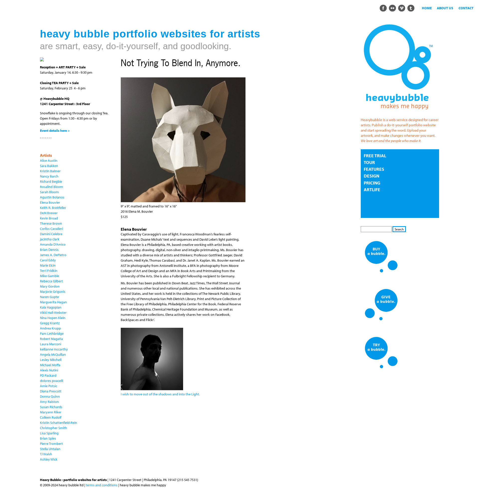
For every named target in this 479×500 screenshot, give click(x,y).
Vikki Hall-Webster (53, 312)
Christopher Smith (53, 428)
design (371, 176)
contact (466, 8)
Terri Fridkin (48, 270)
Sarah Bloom (49, 192)
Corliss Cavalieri (51, 228)
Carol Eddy (48, 260)
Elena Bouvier (50, 202)
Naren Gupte (49, 297)
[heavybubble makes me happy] (398, 112)
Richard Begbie (51, 181)
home (427, 8)
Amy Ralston (49, 401)
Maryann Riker (50, 412)
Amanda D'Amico (53, 244)
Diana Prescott (50, 391)
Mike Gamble (49, 276)
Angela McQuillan (53, 354)
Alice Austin (48, 160)
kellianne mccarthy (54, 349)
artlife (372, 189)
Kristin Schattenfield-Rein (58, 422)
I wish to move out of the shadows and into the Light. (160, 394)
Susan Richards (51, 407)
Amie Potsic (48, 386)
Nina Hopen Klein (52, 318)
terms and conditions (102, 485)
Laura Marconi (50, 344)
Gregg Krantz (50, 323)
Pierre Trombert (51, 443)
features (374, 169)
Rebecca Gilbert (51, 281)
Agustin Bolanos (52, 197)
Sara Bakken (49, 166)
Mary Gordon (50, 286)
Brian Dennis (49, 249)
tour (369, 162)
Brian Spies (48, 438)
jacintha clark (49, 239)
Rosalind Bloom (51, 186)
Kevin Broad (49, 218)
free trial (375, 156)
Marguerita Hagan (53, 302)
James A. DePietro (53, 255)
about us (445, 8)
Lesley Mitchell (50, 359)
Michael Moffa (50, 365)
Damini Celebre (51, 234)
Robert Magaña (51, 338)
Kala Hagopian (50, 307)
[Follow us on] (383, 7)
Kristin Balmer (50, 171)
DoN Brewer (49, 213)
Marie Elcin (48, 265)
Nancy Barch (49, 176)
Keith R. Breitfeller (53, 207)
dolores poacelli (51, 380)
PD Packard (48, 375)
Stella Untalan (50, 449)
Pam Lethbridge (52, 333)
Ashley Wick (48, 459)
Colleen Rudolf (50, 417)
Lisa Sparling (49, 433)
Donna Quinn (50, 396)
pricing (372, 183)
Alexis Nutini (49, 370)
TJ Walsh (46, 454)
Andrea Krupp (50, 328)
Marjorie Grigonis (52, 291)
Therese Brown (51, 223)
